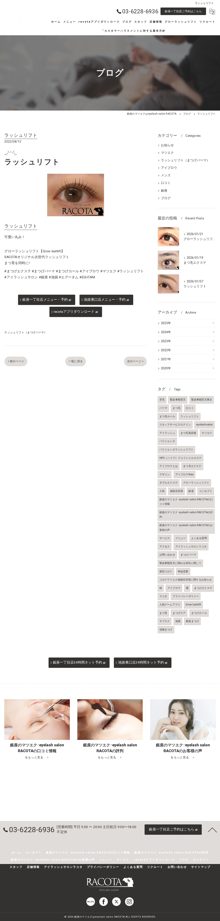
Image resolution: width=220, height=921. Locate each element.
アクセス (164, 546)
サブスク (164, 621)
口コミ (166, 183)
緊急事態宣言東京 (201, 399)
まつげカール (199, 613)
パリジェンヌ (167, 441)
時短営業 (183, 571)
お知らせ (167, 145)
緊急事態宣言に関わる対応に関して (180, 563)
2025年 (166, 323)
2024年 (166, 332)
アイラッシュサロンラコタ (191, 546)
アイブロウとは (168, 466)
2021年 (166, 359)
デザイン (164, 474)
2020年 (166, 368)
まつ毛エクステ (192, 466)
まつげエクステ (203, 588)
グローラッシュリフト (196, 482)
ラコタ (163, 596)
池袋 (177, 621)
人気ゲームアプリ (169, 604)
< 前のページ (16, 361)
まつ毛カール (167, 416)
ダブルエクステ (168, 482)
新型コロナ (166, 571)
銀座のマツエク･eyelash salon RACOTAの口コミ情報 (186, 502)
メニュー (180, 538)
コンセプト (205, 491)
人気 (162, 491)
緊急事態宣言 (178, 399)
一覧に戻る (76, 361)
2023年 (166, 341)
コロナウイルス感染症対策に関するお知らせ (185, 579)
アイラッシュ (167, 432)
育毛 (162, 399)
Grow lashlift (193, 604)
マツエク (167, 153)
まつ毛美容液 (188, 432)
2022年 (166, 350)
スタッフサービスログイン (175, 424)
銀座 (164, 191)
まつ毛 (176, 408)
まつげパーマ (188, 554)
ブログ (166, 198)
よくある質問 (199, 538)
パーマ (163, 408)
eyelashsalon (204, 424)
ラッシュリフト (189, 416)
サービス (164, 538)
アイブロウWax (184, 474)
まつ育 (163, 613)
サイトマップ (201, 867)
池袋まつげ (166, 629)
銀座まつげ (192, 621)
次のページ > (135, 361)
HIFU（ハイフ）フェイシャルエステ (180, 457)
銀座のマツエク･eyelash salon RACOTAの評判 (186, 515)
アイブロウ (169, 168)
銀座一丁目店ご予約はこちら (183, 11)
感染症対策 (176, 491)
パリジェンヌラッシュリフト (176, 449)
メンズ (166, 175)
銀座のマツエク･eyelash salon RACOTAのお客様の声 (186, 527)
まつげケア (179, 613)
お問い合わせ (167, 554)
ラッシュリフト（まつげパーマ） (25, 332)
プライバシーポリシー (186, 596)
